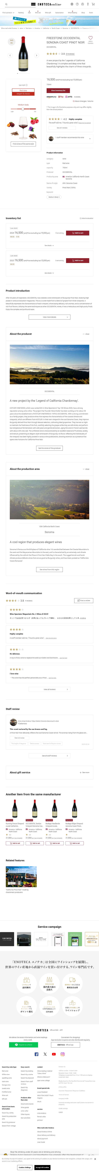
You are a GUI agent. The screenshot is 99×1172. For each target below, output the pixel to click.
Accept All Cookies (42, 1167)
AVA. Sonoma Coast (70, 183)
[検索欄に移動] (6, 4)
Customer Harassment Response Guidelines (72, 1091)
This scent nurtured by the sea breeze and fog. (28, 729)
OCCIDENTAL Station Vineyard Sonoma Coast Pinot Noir (35, 826)
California (46, 28)
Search (33, 4)
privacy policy (62, 1087)
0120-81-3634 (73, 1071)
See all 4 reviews (62, 128)
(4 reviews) (70, 54)
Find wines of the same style (23, 144)
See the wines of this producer (49, 448)
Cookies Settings (25, 1167)
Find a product (7, 13)
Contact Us (62, 1067)
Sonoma (65, 28)
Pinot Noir (69, 188)
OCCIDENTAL (75, 28)
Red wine (29, 28)
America (37, 28)
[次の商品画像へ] (36, 55)
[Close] (95, 1159)
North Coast (56, 28)
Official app (69, 1045)
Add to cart (79, 233)
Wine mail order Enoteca (9, 28)
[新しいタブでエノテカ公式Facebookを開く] (36, 1054)
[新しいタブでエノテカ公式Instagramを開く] (62, 1054)
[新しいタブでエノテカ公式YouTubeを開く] (54, 1054)
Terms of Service (64, 1095)
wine (21, 28)
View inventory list (58, 90)
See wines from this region (49, 570)
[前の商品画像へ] (10, 55)
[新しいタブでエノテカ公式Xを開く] (45, 1054)
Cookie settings (63, 1108)
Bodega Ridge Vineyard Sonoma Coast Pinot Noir (74, 826)
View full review (19, 738)
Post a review (85, 600)
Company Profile (63, 1098)
